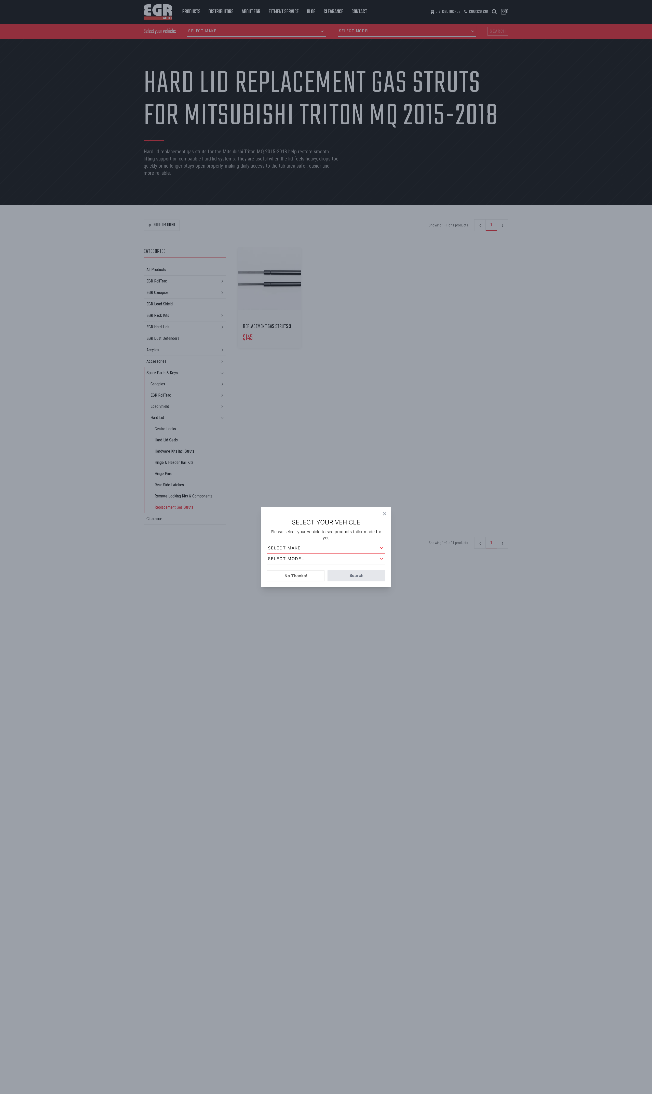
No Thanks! (295, 575)
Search (356, 575)
